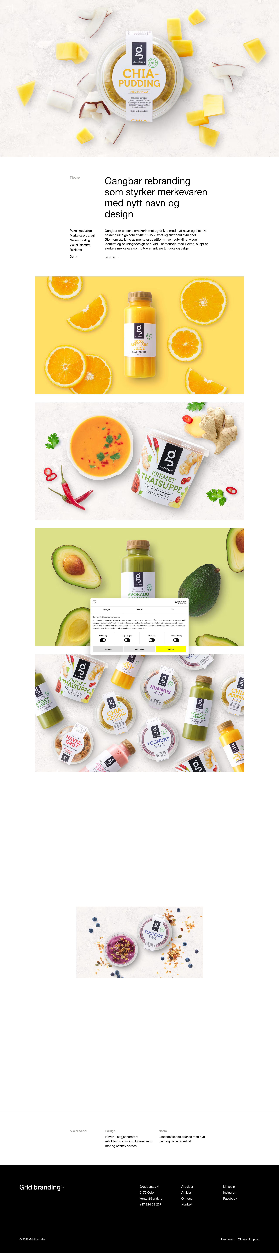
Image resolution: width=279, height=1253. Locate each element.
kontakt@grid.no (151, 1198)
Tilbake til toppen (248, 1239)
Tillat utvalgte (139, 649)
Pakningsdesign (81, 230)
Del (72, 256)
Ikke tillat (108, 649)
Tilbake (75, 177)
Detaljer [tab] (140, 609)
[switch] (127, 640)
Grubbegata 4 (149, 1187)
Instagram (230, 1192)
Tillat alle (170, 649)
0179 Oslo (147, 1192)
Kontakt (186, 1204)
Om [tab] (172, 609)
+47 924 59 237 (150, 1204)
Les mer (110, 257)
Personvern (228, 1239)
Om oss (186, 1198)
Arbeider (187, 1187)
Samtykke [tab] (107, 610)
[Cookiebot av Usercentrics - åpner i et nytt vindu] (176, 602)
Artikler (186, 1192)
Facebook (230, 1198)
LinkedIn (229, 1187)
